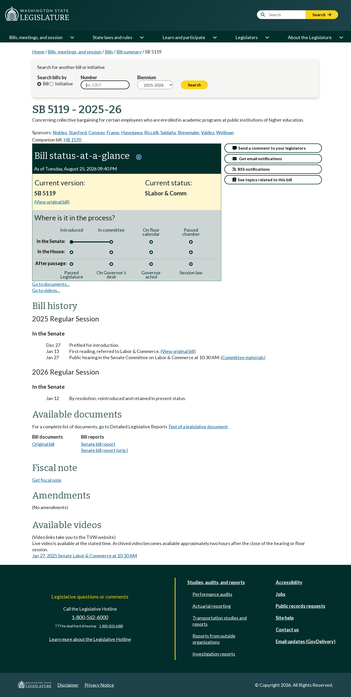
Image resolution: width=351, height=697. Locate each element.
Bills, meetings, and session (36, 37)
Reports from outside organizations (213, 639)
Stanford (78, 132)
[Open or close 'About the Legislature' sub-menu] (341, 37)
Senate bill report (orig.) (104, 450)
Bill (45, 83)
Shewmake (188, 132)
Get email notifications (259, 158)
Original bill (43, 444)
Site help (285, 618)
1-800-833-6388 (111, 626)
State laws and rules (112, 37)
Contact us (287, 629)
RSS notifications (253, 169)
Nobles (60, 132)
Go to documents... (51, 284)
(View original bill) (52, 202)
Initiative (63, 83)
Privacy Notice (99, 685)
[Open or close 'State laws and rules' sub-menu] (141, 37)
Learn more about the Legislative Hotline (90, 639)
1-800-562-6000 (90, 617)
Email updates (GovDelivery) (305, 641)
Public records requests (300, 606)
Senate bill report (98, 444)
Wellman (225, 132)
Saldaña (168, 132)
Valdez (207, 132)
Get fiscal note (46, 480)
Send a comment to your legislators (271, 148)
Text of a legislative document (198, 426)
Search (319, 14)
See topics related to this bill (264, 179)
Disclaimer (68, 685)
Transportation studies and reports (219, 621)
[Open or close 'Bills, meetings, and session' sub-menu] (72, 37)
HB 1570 (72, 139)
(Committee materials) (243, 357)
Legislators (246, 37)
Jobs (280, 594)
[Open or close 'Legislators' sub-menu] (267, 37)
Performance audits (212, 594)
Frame (112, 132)
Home (38, 52)
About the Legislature (310, 37)
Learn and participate (183, 37)
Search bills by (52, 77)
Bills (109, 52)
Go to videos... (46, 290)
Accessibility (289, 582)
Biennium (146, 77)
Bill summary (129, 52)
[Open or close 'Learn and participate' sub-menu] (214, 37)
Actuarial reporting (211, 606)
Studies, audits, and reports (216, 582)
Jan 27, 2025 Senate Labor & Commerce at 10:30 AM (84, 555)
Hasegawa (131, 132)
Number (89, 77)
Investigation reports (213, 654)
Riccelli (151, 132)
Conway (96, 132)
